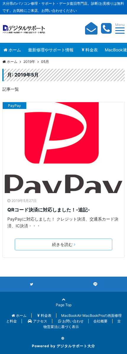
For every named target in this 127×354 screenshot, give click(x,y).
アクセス (40, 321)
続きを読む (62, 244)
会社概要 (100, 321)
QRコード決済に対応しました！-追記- (48, 210)
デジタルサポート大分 (76, 346)
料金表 (91, 49)
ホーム (15, 49)
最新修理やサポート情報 (51, 49)
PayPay (14, 105)
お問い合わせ (73, 321)
